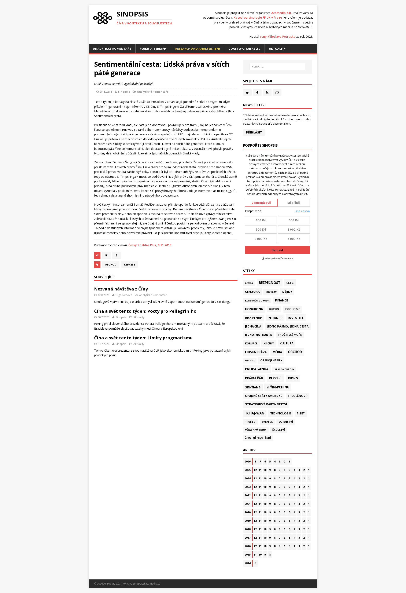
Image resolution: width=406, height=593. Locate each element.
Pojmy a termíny (153, 49)
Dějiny (287, 292)
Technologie (280, 413)
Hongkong (254, 309)
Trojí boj (250, 421)
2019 (248, 521)
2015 (248, 554)
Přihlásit (254, 132)
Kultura (286, 343)
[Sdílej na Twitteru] (106, 255)
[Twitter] (247, 92)
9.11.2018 (106, 92)
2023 (248, 487)
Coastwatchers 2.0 (244, 49)
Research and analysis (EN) (197, 49)
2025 (248, 470)
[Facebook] (257, 92)
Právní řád (254, 378)
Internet (275, 318)
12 (255, 470)
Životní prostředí (258, 438)
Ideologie (292, 309)
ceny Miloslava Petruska (277, 36)
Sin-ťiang (253, 387)
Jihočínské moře (290, 335)
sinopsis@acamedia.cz (146, 583)
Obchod (110, 264)
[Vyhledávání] (277, 66)
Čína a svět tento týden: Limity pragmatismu (143, 338)
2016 (248, 546)
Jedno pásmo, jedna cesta (288, 326)
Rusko (293, 378)
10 (264, 470)
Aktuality (277, 49)
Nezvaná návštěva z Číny (121, 289)
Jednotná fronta (258, 335)
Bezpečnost (269, 282)
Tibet (301, 413)
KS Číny (268, 343)
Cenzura (252, 291)
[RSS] (267, 92)
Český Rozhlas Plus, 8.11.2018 (149, 245)
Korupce (251, 343)
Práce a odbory (284, 369)
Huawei (274, 309)
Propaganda (257, 369)
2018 (248, 529)
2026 (248, 461)
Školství (278, 429)
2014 (248, 563)
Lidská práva (256, 352)
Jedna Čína (253, 326)
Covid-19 (271, 291)
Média (277, 352)
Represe (129, 264)
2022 (248, 495)
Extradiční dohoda (257, 300)
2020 (248, 512)
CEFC (290, 283)
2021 (248, 504)
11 (260, 470)
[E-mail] (277, 92)
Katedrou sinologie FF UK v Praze (258, 17)
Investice (296, 318)
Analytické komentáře (112, 49)
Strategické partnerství (266, 404)
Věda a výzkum (255, 430)
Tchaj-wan (254, 413)
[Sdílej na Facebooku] (116, 255)
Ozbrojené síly (271, 360)
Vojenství (285, 422)
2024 (248, 478)
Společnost (297, 396)
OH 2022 (249, 360)
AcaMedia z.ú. (281, 13)
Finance (281, 300)
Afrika (249, 283)
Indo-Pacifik (253, 318)
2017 (248, 537)
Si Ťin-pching (277, 387)
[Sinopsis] (102, 18)
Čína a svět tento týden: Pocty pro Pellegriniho (145, 311)
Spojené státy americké (263, 396)
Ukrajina (267, 421)
